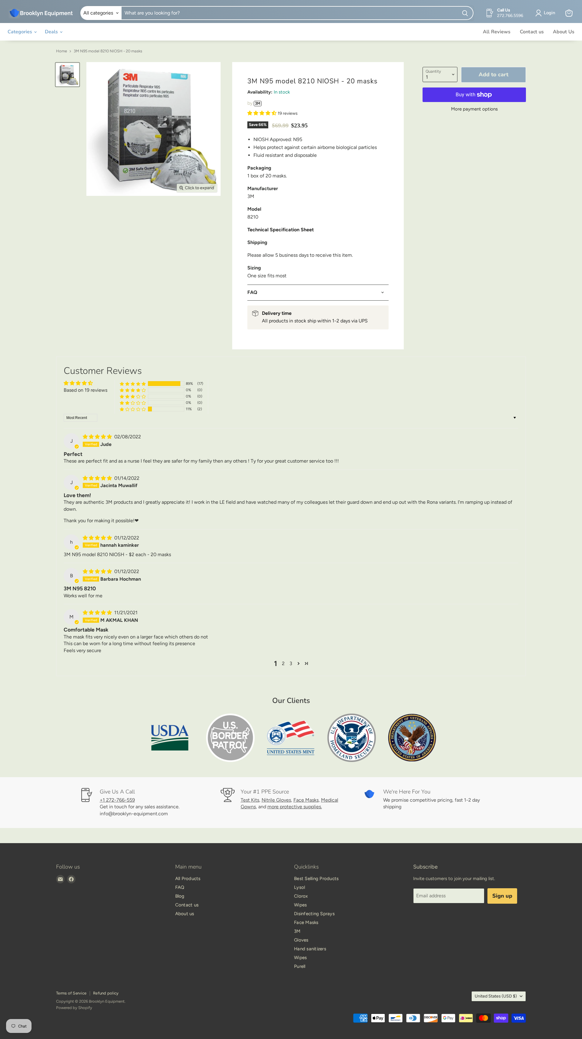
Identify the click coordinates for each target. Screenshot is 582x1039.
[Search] (465, 13)
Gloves (301, 940)
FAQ (180, 887)
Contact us (532, 31)
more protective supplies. (294, 807)
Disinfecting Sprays (314, 913)
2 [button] (283, 663)
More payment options (474, 109)
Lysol (299, 887)
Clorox (301, 896)
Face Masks (306, 800)
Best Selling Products (316, 878)
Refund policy (106, 993)
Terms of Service (71, 993)
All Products (188, 878)
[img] (98, 437)
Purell (300, 966)
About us (184, 913)
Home (61, 51)
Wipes (300, 905)
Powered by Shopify (74, 1007)
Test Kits (250, 800)
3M (257, 103)
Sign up (502, 895)
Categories (20, 31)
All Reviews (497, 31)
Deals (52, 31)
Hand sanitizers (310, 949)
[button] (262, 113)
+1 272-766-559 (117, 800)
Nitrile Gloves (276, 800)
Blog (180, 896)
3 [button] (290, 663)
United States (496, 996)
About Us (563, 31)
